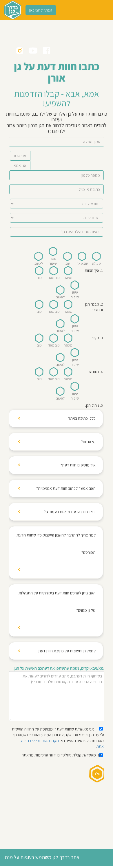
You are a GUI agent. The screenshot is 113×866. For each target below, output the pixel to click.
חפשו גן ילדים (91, 30)
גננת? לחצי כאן (40, 10)
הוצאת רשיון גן (66, 50)
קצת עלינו (68, 30)
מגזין (85, 50)
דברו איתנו (47, 30)
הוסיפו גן (27, 30)
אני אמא (20, 165)
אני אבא (20, 155)
